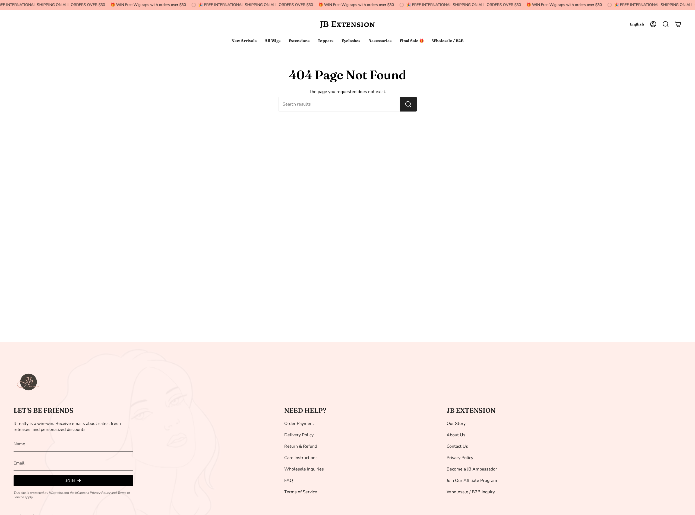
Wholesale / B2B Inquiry (471, 492)
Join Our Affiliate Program (472, 481)
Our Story (456, 424)
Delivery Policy (299, 435)
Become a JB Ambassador (472, 469)
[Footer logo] (28, 382)
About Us (456, 435)
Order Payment (299, 424)
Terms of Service (300, 492)
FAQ (288, 481)
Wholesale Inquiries (304, 469)
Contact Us (457, 446)
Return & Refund (300, 446)
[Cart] (678, 24)
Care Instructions (301, 458)
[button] (665, 24)
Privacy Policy (100, 493)
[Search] (408, 104)
